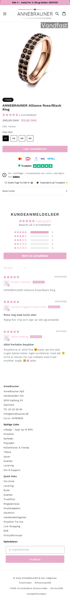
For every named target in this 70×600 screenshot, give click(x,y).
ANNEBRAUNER (30, 578)
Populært (9, 443)
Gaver (7, 456)
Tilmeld (35, 559)
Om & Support (12, 470)
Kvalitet (8, 461)
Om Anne (9, 481)
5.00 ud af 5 (43, 221)
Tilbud (7, 452)
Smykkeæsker (12, 508)
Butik (7, 490)
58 (23, 139)
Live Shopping (12, 526)
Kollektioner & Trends (16, 447)
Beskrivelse (35, 191)
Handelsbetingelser (15, 517)
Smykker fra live (13, 521)
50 (5, 138)
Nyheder (9, 438)
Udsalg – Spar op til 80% (18, 429)
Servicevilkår (56, 588)
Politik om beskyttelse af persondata (28, 588)
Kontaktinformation (36, 594)
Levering (9, 465)
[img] (11, 277)
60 (31, 139)
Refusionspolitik (43, 582)
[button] (5, 13)
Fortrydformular (13, 535)
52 (14, 139)
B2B (6, 530)
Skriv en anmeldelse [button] (35, 255)
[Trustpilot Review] (24, 166)
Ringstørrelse (11, 503)
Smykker (9, 434)
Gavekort (9, 512)
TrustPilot (9, 499)
